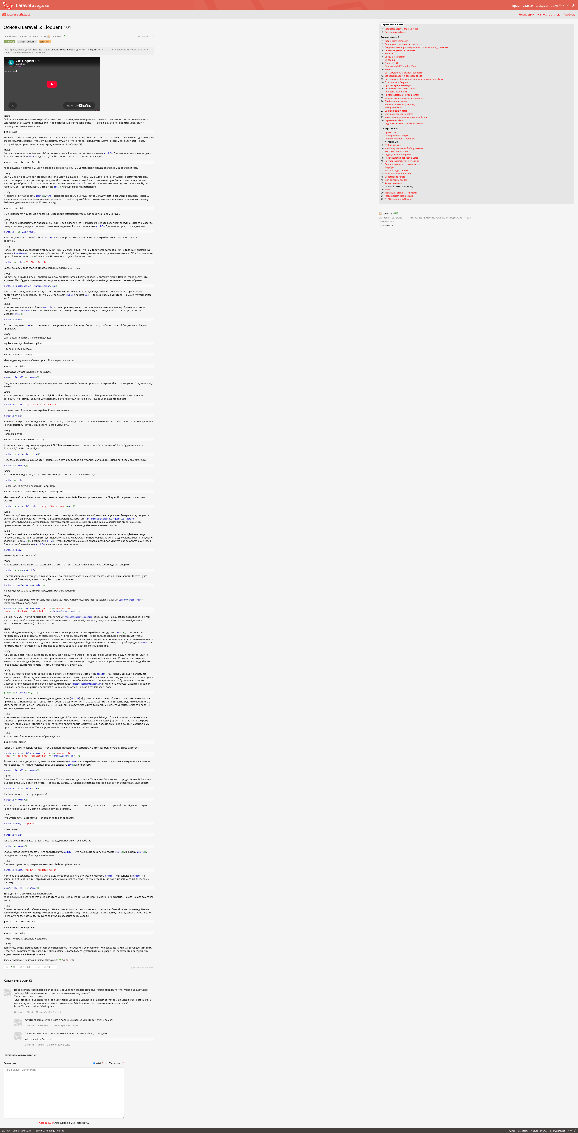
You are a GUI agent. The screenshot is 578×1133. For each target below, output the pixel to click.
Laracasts (45, 41)
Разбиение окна (393, 145)
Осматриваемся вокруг (397, 135)
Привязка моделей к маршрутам (402, 94)
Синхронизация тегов (396, 110)
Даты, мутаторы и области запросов (404, 72)
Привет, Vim (391, 132)
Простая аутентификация (398, 85)
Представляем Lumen (396, 32)
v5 (560, 4)
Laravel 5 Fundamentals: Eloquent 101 (23, 36)
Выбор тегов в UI (393, 107)
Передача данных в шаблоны (400, 50)
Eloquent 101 (95, 49)
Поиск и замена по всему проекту (402, 164)
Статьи (528, 6)
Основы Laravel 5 (27, 41)
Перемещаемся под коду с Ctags (401, 157)
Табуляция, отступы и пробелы (401, 192)
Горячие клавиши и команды (400, 138)
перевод (9, 41)
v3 (568, 4)
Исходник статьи (387, 225)
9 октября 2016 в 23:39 (58, 1044)
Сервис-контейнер (394, 120)
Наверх (6, 1131)
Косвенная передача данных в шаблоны (406, 117)
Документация (547, 6)
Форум (515, 6)
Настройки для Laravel (396, 170)
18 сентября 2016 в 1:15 (48, 1012)
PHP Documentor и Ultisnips (399, 199)
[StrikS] (7, 993)
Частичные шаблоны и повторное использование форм (414, 79)
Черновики (526, 14)
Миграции (390, 59)
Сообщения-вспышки (396, 101)
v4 (564, 4)
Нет (71, 960)
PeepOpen (390, 167)
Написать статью (548, 14)
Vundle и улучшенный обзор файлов (404, 148)
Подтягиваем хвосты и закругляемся (404, 123)
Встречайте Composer (396, 40)
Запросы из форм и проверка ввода (403, 75)
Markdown (115, 1063)
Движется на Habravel (142, 967)
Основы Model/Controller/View (400, 66)
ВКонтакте (523, 1130)
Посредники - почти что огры (400, 88)
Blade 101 (390, 53)
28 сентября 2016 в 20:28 (65, 1025)
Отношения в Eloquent (397, 82)
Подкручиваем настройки (398, 154)
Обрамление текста (395, 176)
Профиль (569, 14)
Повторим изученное (396, 91)
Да (63, 960)
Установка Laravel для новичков (401, 28)
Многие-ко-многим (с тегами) (400, 104)
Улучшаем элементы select (399, 113)
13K (49, 967)
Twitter (511, 1130)
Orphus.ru (59, 1130)
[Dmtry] (18, 1036)
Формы (388, 69)
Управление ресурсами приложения (404, 98)
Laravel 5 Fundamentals (63, 49)
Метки (388, 189)
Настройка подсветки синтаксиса (402, 160)
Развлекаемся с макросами (399, 195)
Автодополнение (393, 183)
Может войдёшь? (18, 14)
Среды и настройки (395, 56)
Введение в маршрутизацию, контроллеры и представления (416, 47)
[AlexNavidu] (18, 1023)
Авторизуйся (46, 1122)
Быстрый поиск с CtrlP (396, 151)
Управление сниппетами (398, 173)
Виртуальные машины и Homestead (403, 44)
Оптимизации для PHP (396, 179)
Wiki (98, 1063)
